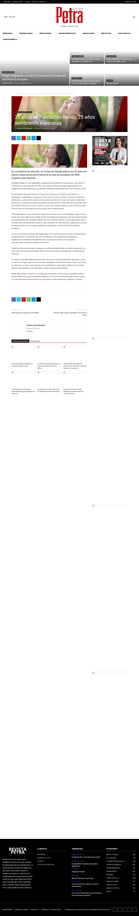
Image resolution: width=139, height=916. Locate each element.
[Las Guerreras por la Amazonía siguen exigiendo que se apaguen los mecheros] (23, 379)
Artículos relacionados (20, 341)
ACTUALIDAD (77, 881)
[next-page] (16, 398)
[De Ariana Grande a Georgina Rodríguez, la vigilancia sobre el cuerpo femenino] (75, 379)
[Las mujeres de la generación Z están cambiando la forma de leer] (87, 53)
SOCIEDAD (20, 93)
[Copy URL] (38, 138)
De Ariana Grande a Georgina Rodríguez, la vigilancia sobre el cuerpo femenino (73, 391)
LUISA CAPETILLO (76, 78)
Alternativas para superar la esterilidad (25, 313)
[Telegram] (33, 138)
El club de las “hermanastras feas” (86, 857)
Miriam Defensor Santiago (82, 878)
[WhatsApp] (28, 138)
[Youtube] (129, 17)
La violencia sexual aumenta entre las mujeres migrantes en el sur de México (49, 366)
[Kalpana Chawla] (122, 75)
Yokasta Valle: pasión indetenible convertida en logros (70, 314)
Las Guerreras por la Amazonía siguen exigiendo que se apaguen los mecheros (23, 391)
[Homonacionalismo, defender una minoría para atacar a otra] (122, 53)
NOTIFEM (109, 80)
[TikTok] (121, 17)
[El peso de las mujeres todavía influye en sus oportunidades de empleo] (87, 75)
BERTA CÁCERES (111, 56)
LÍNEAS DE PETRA (78, 854)
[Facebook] (113, 17)
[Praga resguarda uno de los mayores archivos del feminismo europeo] (34, 64)
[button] (133, 17)
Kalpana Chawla (78, 872)
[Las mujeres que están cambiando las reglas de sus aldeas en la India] (49, 379)
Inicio (13, 93)
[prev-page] (13, 398)
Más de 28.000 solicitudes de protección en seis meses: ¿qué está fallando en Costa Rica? (74, 366)
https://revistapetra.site (33, 328)
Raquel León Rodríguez (24, 128)
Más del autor (35, 341)
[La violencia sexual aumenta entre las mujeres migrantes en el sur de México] (49, 354)
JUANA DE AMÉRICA (8, 72)
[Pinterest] (24, 138)
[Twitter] (125, 17)
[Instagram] (117, 17)
